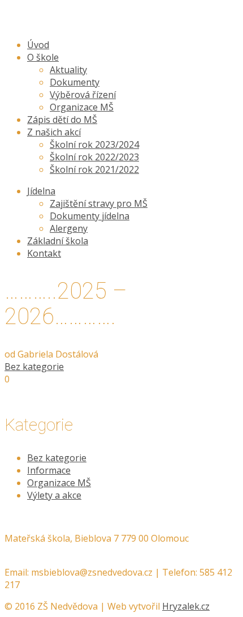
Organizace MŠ (59, 482)
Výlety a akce (54, 495)
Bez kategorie (34, 366)
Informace (49, 470)
